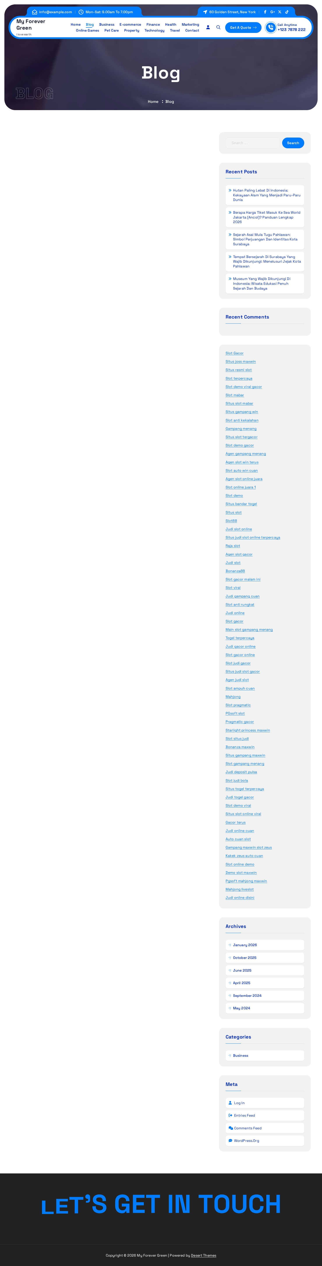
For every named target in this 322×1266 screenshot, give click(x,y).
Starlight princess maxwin (248, 730)
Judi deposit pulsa (241, 772)
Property (131, 30)
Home (76, 24)
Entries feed (244, 1115)
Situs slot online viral (243, 813)
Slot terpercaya (239, 378)
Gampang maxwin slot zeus (249, 847)
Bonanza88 (235, 571)
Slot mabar (235, 395)
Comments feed (248, 1128)
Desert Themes (203, 1255)
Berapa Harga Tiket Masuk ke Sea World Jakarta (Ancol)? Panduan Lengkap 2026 (267, 217)
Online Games (87, 30)
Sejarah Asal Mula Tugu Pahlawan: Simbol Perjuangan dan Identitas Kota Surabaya (265, 239)
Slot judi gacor (238, 663)
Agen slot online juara (244, 478)
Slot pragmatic (238, 705)
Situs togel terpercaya (245, 788)
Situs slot (234, 512)
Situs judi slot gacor (243, 671)
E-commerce (130, 24)
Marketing (190, 24)
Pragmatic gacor (240, 721)
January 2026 (245, 945)
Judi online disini (240, 897)
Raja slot (233, 545)
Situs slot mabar (239, 403)
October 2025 (245, 957)
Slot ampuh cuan (240, 688)
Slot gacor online (240, 654)
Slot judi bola (237, 780)
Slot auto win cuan (242, 470)
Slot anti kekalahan (242, 420)
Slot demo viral (238, 805)
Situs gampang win (242, 411)
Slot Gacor (235, 353)
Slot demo (234, 495)
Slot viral (233, 587)
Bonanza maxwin (240, 747)
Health (170, 24)
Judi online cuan (240, 830)
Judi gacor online (241, 646)
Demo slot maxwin (241, 872)
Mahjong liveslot (240, 889)
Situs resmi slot (239, 369)
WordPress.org (246, 1140)
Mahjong (233, 696)
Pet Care (111, 30)
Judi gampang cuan (243, 596)
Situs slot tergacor (242, 437)
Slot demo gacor (240, 445)
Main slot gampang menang (249, 629)
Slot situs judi (237, 738)
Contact (192, 30)
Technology (155, 30)
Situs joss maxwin (241, 361)
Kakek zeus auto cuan (244, 855)
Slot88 (231, 520)
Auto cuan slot (238, 839)
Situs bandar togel (241, 503)
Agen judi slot (237, 679)
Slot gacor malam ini (243, 579)
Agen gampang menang (246, 453)
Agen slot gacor (239, 554)
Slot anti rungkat (240, 604)
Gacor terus (236, 822)
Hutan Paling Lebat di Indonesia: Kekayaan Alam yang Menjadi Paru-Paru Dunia (267, 195)
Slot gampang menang (245, 763)
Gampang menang (241, 428)
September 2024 (247, 995)
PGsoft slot (235, 713)
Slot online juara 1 (241, 487)
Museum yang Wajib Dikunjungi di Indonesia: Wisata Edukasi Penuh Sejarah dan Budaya (261, 283)
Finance (153, 24)
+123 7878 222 (292, 29)
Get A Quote (241, 27)
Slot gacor (235, 621)
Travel (175, 30)
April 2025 (242, 983)
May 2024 (241, 1008)
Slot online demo (240, 864)
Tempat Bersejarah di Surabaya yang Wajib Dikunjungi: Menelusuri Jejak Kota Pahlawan (267, 261)
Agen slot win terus (242, 462)
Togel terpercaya (240, 638)
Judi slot (233, 562)
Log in (239, 1103)
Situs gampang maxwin (245, 755)
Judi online (235, 613)
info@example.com (55, 12)
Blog (90, 24)
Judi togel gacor (240, 797)
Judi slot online (239, 529)
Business (106, 24)
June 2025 (242, 970)
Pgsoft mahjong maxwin (246, 881)
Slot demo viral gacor (244, 386)
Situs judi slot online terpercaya (253, 537)
